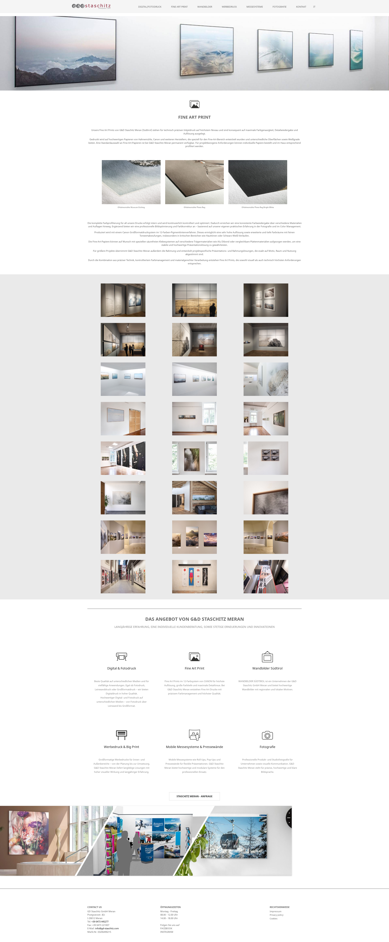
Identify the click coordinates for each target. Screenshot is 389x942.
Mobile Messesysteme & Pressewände (194, 747)
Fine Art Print (194, 668)
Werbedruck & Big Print (121, 747)
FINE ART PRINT (179, 6)
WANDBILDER (204, 6)
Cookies (273, 918)
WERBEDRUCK (229, 6)
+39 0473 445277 (99, 921)
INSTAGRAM (166, 931)
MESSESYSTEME (254, 6)
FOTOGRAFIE (279, 6)
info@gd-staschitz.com (107, 928)
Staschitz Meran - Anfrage (194, 796)
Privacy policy (276, 914)
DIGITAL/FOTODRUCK (149, 6)
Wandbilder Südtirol (267, 668)
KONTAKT (301, 6)
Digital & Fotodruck (121, 668)
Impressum (275, 911)
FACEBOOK (166, 928)
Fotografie (267, 747)
